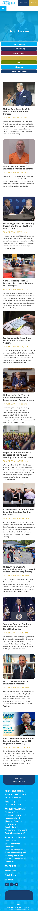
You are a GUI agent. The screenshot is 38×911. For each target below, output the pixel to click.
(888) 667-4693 (21, 794)
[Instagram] (12, 884)
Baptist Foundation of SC (15, 833)
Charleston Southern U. (14, 821)
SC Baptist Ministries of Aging (17, 830)
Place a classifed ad (12, 844)
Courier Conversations (19, 71)
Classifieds (19, 67)
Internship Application (14, 856)
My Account (12, 866)
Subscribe (10, 870)
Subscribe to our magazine (15, 853)
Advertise (10, 875)
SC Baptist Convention (14, 812)
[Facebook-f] (7, 884)
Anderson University (13, 818)
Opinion (19, 62)
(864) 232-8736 (18, 791)
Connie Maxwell (11, 827)
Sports (19, 58)
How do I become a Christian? (16, 859)
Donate (9, 879)
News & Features (19, 53)
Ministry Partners (15, 809)
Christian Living (19, 49)
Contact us (9, 862)
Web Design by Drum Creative (19, 909)
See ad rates (9, 847)
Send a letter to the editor (15, 850)
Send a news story (12, 841)
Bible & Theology (19, 44)
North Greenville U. (12, 824)
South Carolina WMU (13, 815)
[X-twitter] (16, 884)
